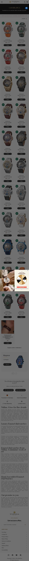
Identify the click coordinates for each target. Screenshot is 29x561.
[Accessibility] (26, 8)
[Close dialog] (27, 270)
